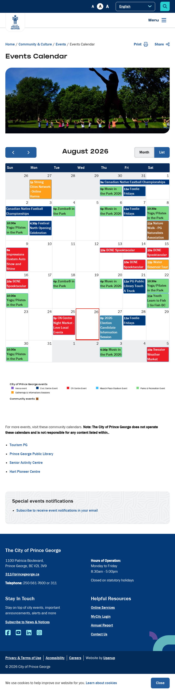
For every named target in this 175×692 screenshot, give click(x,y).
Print (137, 44)
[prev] (13, 152)
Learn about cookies (101, 683)
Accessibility (55, 658)
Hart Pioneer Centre (25, 471)
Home (10, 44)
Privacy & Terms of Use (23, 658)
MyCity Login (101, 616)
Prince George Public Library (31, 454)
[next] (28, 152)
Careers (75, 658)
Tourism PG (19, 445)
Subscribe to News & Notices (27, 622)
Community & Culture (35, 44)
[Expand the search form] (165, 6)
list (162, 152)
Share (159, 44)
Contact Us (99, 634)
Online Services (103, 607)
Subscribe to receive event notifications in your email (57, 510)
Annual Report (102, 625)
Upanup (109, 658)
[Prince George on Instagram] (39, 633)
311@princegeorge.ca (22, 574)
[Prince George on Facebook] (8, 633)
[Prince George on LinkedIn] (29, 633)
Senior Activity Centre (26, 462)
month (144, 152)
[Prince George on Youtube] (18, 633)
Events (61, 44)
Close (160, 683)
